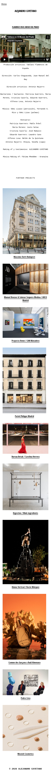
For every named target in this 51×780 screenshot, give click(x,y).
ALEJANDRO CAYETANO (25, 11)
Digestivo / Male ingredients (25, 513)
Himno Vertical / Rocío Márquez (25, 587)
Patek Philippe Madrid (24, 416)
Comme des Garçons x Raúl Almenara (24, 662)
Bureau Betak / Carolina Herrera (25, 456)
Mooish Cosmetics (26, 753)
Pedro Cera (25, 698)
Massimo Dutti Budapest (24, 256)
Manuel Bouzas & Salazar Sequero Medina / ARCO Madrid (25, 299)
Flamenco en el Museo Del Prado (25, 27)
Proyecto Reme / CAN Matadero (25, 340)
